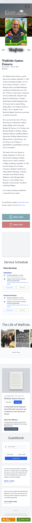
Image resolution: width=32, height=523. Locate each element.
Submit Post (16, 458)
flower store (21, 205)
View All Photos (16, 352)
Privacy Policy (11, 515)
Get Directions (9, 287)
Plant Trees (22, 287)
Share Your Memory (11, 429)
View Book (8, 402)
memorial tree (22, 202)
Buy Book (17, 402)
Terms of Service (21, 515)
